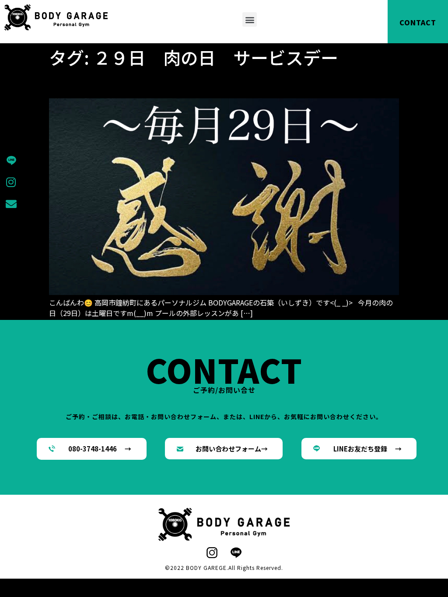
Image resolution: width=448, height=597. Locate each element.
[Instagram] (11, 182)
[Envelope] (11, 204)
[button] (249, 19)
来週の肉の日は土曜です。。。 (139, 83)
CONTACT (417, 22)
